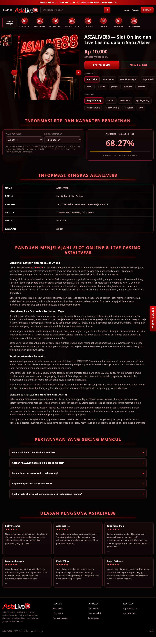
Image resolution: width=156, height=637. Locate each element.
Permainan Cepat (128, 79)
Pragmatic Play (94, 100)
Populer (128, 86)
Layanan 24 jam (130, 608)
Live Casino (108, 79)
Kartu (89, 86)
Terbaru (141, 86)
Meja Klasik (148, 79)
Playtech (129, 107)
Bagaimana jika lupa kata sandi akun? (32, 483)
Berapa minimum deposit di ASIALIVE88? (33, 452)
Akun (126, 10)
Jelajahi (7, 10)
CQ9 (141, 107)
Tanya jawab (93, 618)
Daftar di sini (102, 65)
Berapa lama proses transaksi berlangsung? (35, 473)
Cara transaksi (94, 613)
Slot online (57, 608)
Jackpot (114, 86)
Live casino (58, 613)
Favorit (135, 10)
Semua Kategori (9, 22)
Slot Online (92, 79)
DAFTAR (147, 10)
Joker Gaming (112, 107)
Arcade (101, 86)
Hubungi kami (129, 613)
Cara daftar (93, 608)
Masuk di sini (138, 65)
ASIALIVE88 (37, 267)
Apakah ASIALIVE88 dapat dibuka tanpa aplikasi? (38, 462)
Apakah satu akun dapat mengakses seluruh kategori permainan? (47, 493)
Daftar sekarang (153, 318)
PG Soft (110, 100)
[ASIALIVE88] (26, 10)
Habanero (125, 100)
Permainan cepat (60, 618)
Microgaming (93, 107)
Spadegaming (142, 100)
